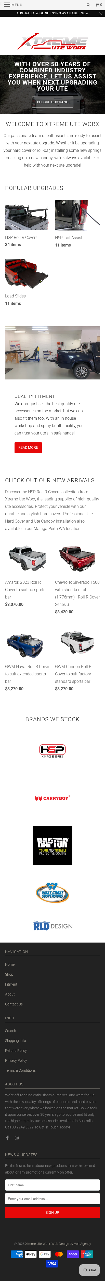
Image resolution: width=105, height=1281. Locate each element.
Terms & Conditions (20, 1070)
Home (10, 964)
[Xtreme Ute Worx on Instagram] (17, 1138)
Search (10, 1031)
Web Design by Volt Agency (71, 1244)
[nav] (13, 5)
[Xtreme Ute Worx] (52, 42)
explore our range (53, 102)
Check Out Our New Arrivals (50, 480)
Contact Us (14, 1004)
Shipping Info (15, 1041)
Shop (9, 974)
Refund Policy (16, 1050)
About (10, 994)
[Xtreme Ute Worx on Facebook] (8, 1138)
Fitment (11, 984)
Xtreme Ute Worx (37, 1244)
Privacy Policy (16, 1060)
